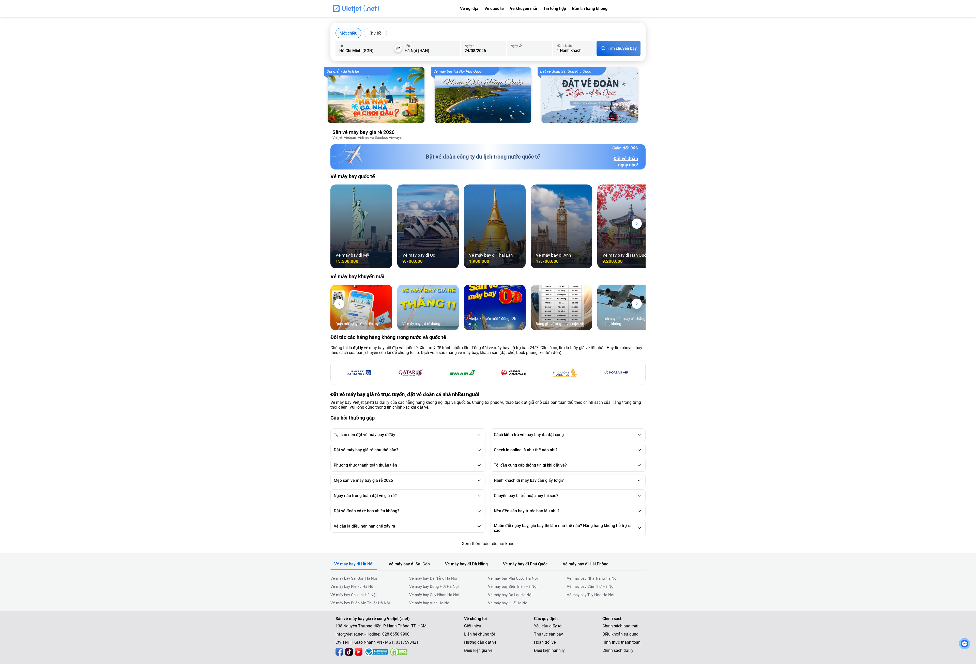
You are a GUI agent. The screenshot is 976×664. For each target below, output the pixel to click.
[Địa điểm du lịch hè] (379, 95)
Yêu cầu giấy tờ (547, 626)
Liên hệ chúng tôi (479, 634)
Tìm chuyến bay (622, 48)
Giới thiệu (472, 626)
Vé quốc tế (494, 8)
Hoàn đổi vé (545, 642)
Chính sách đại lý (617, 650)
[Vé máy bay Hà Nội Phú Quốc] (485, 95)
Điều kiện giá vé (478, 650)
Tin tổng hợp (554, 8)
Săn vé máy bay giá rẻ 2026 (363, 132)
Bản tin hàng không (589, 8)
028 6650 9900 (632, 8)
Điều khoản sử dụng (620, 634)
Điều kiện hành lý (549, 650)
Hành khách (565, 46)
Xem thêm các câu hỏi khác (488, 543)
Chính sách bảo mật (620, 626)
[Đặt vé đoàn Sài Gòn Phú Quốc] (592, 95)
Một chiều (348, 33)
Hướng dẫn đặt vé (480, 642)
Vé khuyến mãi (523, 8)
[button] (637, 224)
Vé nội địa (469, 8)
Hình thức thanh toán (621, 642)
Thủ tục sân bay (548, 634)
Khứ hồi (376, 33)
